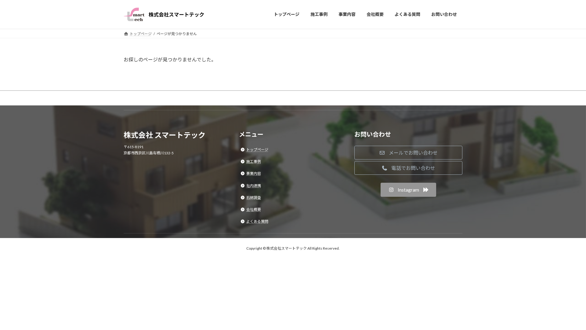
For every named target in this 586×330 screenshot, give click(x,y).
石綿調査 (253, 197)
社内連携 (253, 185)
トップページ (257, 149)
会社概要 (253, 209)
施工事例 (253, 161)
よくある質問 (257, 221)
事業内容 (253, 173)
